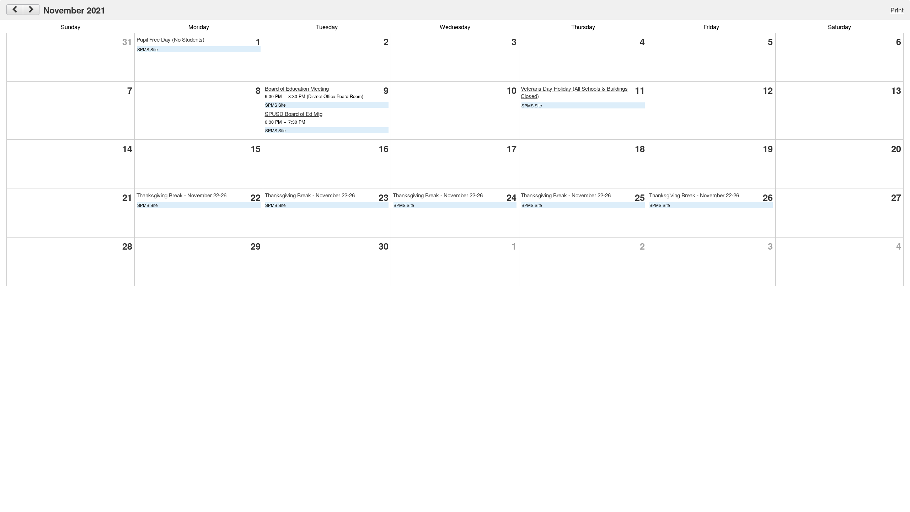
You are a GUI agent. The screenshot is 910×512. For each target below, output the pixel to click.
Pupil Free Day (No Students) (170, 39)
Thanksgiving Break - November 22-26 (181, 195)
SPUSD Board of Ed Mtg (293, 113)
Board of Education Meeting (297, 88)
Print (897, 9)
